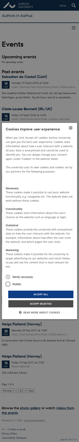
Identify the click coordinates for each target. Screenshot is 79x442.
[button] (39, 312)
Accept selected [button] (41, 303)
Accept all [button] (41, 294)
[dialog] (39, 221)
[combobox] (70, 128)
